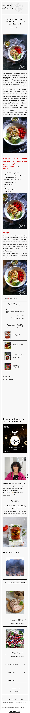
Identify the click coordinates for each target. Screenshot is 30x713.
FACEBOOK (16, 689)
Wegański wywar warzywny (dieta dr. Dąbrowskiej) (15, 312)
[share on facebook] (9, 305)
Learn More (12, 711)
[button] (14, 5)
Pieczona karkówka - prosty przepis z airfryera (17, 620)
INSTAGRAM (16, 691)
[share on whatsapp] (20, 305)
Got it (18, 711)
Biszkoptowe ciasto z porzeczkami (17, 653)
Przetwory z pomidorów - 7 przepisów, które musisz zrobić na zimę (15, 507)
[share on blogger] (17, 305)
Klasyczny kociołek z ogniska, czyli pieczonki (17, 581)
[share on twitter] (13, 305)
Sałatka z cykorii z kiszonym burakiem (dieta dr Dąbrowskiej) (15, 317)
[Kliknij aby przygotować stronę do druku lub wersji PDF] (10, 299)
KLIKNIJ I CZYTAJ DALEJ (17, 584)
